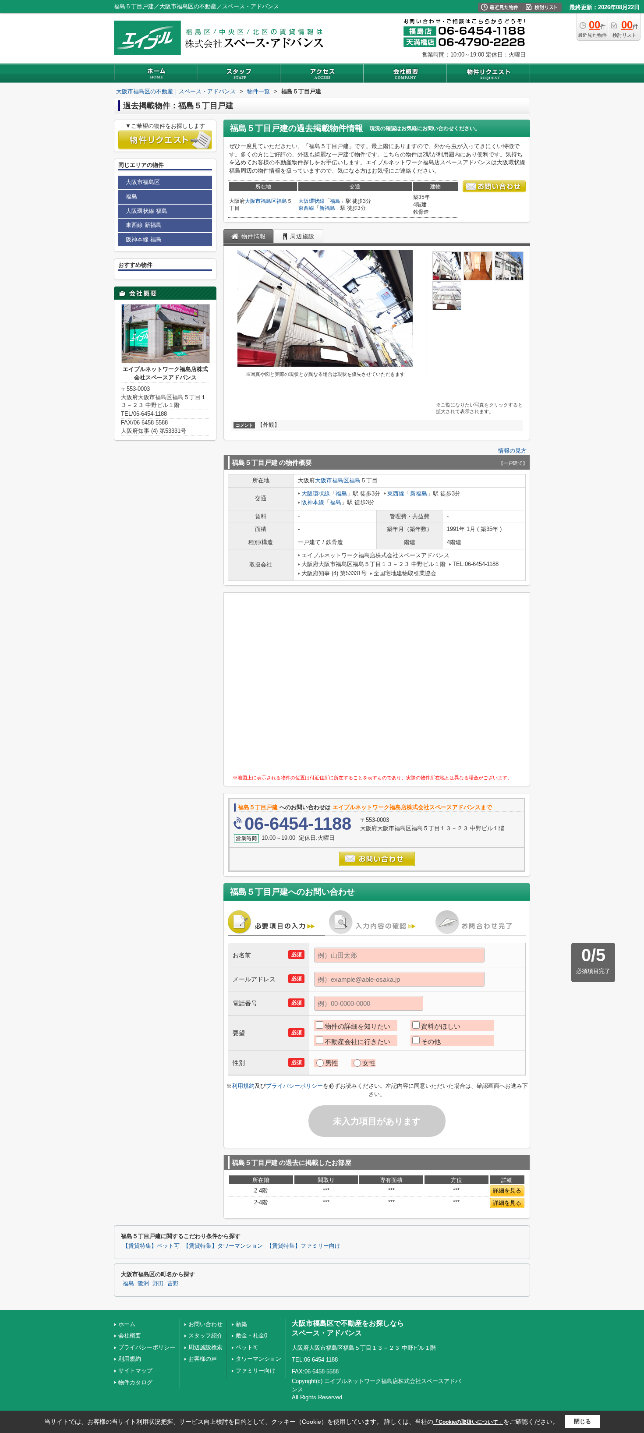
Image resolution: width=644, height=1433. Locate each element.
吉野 (173, 1284)
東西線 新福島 (144, 225)
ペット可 (247, 1347)
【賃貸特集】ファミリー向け (303, 1246)
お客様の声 (202, 1358)
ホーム (126, 1324)
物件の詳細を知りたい (357, 1026)
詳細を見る (507, 1190)
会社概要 (129, 1335)
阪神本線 (312, 502)
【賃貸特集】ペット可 (151, 1246)
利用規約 (243, 1086)
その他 (431, 1041)
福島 (281, 201)
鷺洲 (143, 1284)
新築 (241, 1324)
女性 (368, 1063)
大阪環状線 (311, 201)
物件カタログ (135, 1382)
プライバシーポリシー (294, 1086)
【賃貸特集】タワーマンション (223, 1246)
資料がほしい (440, 1026)
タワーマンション (258, 1358)
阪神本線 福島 (144, 239)
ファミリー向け (256, 1370)
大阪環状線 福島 (146, 211)
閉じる (582, 1421)
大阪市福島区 (260, 201)
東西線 (306, 208)
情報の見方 (512, 450)
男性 (331, 1063)
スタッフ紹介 (205, 1335)
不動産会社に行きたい (357, 1041)
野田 (158, 1284)
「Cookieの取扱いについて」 (468, 1422)
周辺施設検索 (205, 1347)
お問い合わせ (205, 1324)
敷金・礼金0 (251, 1335)
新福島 (327, 208)
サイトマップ (135, 1370)
